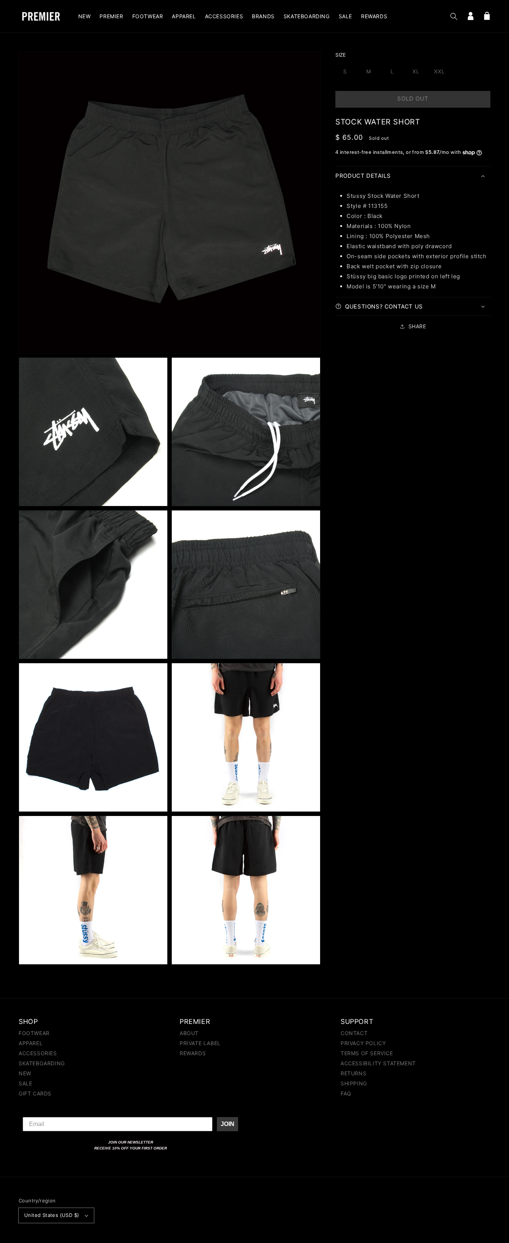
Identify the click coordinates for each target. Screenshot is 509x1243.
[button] (454, 16)
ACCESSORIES (38, 1053)
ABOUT (189, 1033)
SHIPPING (354, 1083)
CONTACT (354, 1033)
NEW (25, 1073)
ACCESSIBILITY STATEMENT (378, 1063)
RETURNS (353, 1073)
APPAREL (30, 1043)
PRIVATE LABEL (200, 1043)
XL (416, 71)
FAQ (346, 1093)
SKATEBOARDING (42, 1063)
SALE (25, 1083)
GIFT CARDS (35, 1093)
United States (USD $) (51, 1215)
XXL (439, 71)
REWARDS (193, 1053)
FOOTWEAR (34, 1033)
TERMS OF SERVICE (367, 1053)
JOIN (227, 1124)
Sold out (413, 98)
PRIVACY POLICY (363, 1043)
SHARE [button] (417, 326)
